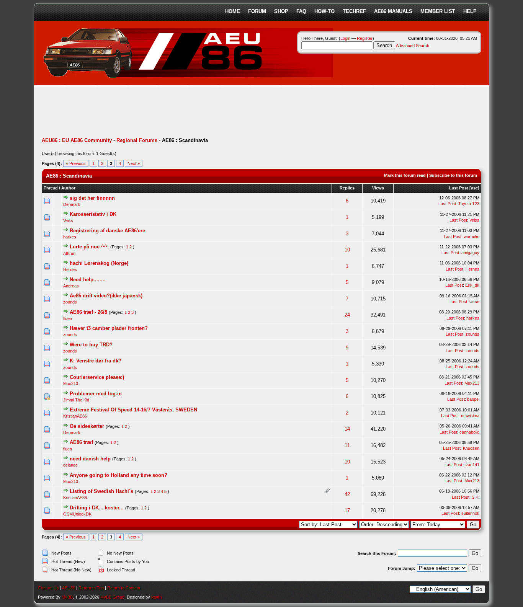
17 (347, 510)
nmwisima (470, 415)
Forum (257, 11)
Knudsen (471, 448)
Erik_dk (472, 285)
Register (365, 38)
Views (378, 188)
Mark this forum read (405, 175)
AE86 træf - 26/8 (88, 312)
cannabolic (469, 432)
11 (347, 445)
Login (345, 38)
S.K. (475, 497)
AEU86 (68, 588)
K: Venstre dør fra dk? (95, 361)
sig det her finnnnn (92, 198)
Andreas (71, 286)
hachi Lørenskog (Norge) (99, 263)
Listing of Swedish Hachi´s (101, 491)
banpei (473, 399)
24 (347, 315)
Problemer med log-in (96, 394)
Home (232, 11)
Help (470, 11)
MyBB (67, 597)
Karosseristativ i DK (93, 214)
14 (347, 429)
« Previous (76, 163)
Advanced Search (412, 45)
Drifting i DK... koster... (97, 508)
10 (347, 250)
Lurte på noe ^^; (89, 247)
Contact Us (48, 588)
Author (68, 188)
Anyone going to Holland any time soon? (118, 475)
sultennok (470, 513)
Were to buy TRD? (91, 345)
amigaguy (470, 252)
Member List (437, 11)
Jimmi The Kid (76, 400)
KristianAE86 (75, 416)
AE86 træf (81, 442)
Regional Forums (136, 140)
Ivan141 (471, 464)
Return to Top (91, 588)
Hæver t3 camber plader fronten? (109, 328)
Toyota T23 (468, 203)
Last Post (458, 188)
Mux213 (70, 383)
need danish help (90, 459)
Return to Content (123, 588)
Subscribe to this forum (453, 175)
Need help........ (88, 279)
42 (347, 494)
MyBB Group (112, 597)
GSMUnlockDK (77, 514)
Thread (51, 188)
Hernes (70, 269)
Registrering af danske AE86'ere (107, 230)
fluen (67, 318)
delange (70, 465)
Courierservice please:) (97, 377)
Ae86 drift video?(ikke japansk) (106, 296)
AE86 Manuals (393, 11)
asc (474, 188)
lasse (474, 301)
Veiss (68, 220)
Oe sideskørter (87, 426)
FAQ (301, 11)
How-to (324, 11)
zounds (70, 302)
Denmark (71, 204)
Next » (133, 163)
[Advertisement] (181, 113)
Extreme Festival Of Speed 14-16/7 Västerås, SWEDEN (133, 410)
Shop (281, 11)
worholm (471, 236)
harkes (69, 237)
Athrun (69, 253)
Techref (354, 11)
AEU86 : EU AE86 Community (77, 140)
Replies (347, 188)
